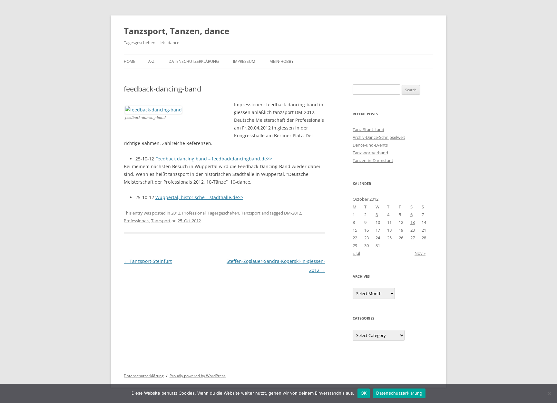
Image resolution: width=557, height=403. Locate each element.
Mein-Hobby (281, 61)
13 (412, 222)
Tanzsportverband (370, 153)
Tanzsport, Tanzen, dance (176, 31)
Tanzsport (250, 213)
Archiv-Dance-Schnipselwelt (379, 137)
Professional (194, 213)
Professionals (136, 221)
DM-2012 (292, 213)
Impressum (244, 61)
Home (129, 61)
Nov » (420, 253)
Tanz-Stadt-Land (368, 129)
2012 (175, 213)
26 (401, 238)
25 (389, 238)
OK (364, 393)
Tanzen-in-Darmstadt (373, 160)
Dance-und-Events (370, 145)
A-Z (151, 61)
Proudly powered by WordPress (198, 376)
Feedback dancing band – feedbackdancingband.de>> (213, 159)
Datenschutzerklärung (194, 61)
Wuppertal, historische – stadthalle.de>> (199, 197)
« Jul (356, 253)
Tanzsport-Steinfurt (148, 261)
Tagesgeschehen (223, 213)
